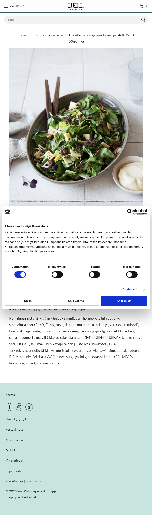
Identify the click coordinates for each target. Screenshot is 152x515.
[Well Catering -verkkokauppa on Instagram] (20, 407)
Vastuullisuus (14, 429)
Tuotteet (35, 35)
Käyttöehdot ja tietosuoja (23, 481)
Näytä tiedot (131, 289)
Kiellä (28, 301)
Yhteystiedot (14, 460)
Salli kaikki (124, 301)
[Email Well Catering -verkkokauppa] (29, 407)
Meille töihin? (15, 440)
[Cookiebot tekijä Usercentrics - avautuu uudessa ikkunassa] (130, 212)
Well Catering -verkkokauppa (37, 491)
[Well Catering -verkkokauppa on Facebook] (10, 407)
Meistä (10, 450)
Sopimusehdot (16, 471)
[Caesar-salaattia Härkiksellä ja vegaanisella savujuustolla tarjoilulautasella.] (75, 131)
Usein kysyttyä (16, 419)
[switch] (57, 274)
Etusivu (20, 35)
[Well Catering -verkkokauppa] (76, 6)
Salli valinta (76, 301)
